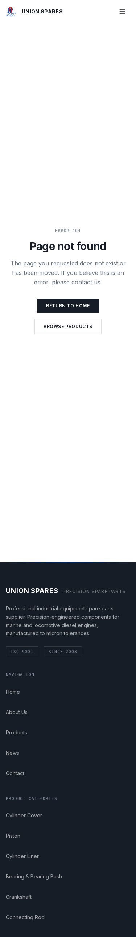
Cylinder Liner (22, 856)
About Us (17, 712)
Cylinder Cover (24, 815)
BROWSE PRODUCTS (68, 326)
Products (16, 732)
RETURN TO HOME (68, 305)
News (12, 753)
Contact (15, 773)
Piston (13, 836)
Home (13, 692)
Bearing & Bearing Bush (34, 876)
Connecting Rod (25, 917)
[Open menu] (122, 12)
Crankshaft (19, 897)
